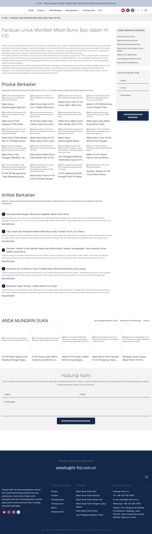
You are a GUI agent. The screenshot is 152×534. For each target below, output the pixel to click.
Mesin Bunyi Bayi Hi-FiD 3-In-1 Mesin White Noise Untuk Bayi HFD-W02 (42, 106)
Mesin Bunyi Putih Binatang (130, 321)
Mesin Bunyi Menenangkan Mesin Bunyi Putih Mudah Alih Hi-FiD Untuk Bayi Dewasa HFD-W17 (69, 139)
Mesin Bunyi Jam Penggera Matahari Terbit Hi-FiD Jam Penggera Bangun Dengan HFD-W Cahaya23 (14, 156)
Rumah (54, 491)
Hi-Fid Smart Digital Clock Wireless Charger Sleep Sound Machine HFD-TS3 (15, 358)
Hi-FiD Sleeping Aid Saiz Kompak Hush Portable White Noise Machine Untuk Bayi (70, 175)
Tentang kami (57, 503)
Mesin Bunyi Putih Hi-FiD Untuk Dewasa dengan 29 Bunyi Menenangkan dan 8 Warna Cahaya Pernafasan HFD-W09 (42, 177)
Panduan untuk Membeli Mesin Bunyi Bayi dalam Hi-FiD (35, 18)
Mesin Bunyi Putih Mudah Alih (89, 499)
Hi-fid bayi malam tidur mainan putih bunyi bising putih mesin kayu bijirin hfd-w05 (43, 123)
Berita (54, 507)
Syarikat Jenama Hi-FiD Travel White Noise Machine (98, 173)
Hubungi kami (57, 511)
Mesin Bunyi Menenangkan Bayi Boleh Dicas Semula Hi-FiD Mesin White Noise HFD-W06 (14, 106)
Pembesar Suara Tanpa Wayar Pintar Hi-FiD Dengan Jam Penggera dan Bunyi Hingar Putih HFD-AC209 (136, 358)
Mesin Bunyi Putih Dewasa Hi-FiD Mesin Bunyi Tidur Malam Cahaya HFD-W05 (12, 123)
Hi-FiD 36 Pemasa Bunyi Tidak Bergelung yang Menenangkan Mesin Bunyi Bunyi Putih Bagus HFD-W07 (14, 175)
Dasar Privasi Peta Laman (101, 530)
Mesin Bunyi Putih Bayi (86, 491)
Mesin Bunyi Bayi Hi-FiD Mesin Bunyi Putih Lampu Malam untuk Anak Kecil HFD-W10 (42, 139)
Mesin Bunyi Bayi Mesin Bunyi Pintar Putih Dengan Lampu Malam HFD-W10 (98, 123)
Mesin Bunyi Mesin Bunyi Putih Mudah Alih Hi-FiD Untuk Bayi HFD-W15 (70, 123)
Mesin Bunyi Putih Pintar (87, 511)
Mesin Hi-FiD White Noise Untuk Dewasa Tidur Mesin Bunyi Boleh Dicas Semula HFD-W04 (99, 106)
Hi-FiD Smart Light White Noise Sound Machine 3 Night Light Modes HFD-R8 (45, 358)
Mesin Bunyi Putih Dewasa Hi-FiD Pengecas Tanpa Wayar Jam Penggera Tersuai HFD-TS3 (105, 358)
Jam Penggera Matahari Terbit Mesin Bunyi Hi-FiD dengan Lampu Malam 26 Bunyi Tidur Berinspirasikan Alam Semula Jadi (71, 158)
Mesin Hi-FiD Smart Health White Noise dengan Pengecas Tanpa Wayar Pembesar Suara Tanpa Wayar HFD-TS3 (75, 358)
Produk (146, 321)
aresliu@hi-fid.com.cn (129, 499)
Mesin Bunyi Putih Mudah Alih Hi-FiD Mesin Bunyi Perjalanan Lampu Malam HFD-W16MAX (14, 139)
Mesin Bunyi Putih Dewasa (88, 495)
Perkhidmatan (57, 499)
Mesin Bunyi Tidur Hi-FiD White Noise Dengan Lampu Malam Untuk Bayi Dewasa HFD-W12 (99, 139)
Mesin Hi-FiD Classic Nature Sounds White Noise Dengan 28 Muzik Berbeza (98, 156)
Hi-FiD (4, 18)
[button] (101, 10)
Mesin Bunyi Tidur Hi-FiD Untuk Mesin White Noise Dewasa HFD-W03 (70, 104)
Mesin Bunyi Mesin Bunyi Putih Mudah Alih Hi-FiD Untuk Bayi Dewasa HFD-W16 (42, 156)
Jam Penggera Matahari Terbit (105, 321)
